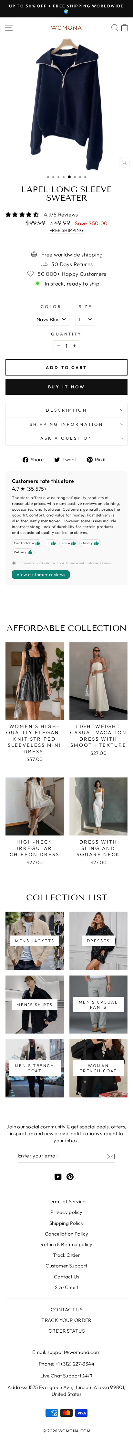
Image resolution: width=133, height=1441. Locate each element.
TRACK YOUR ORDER (66, 1320)
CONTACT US (66, 1309)
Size (85, 306)
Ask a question (66, 438)
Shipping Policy (66, 1223)
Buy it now (66, 386)
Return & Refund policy (66, 1244)
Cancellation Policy (66, 1234)
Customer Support (66, 1266)
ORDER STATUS (66, 1331)
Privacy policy (66, 1212)
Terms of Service (66, 1201)
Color (51, 306)
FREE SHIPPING (66, 230)
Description (66, 410)
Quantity (66, 333)
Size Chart (66, 1287)
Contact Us (66, 1277)
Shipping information (67, 424)
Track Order (66, 1255)
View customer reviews (40, 574)
